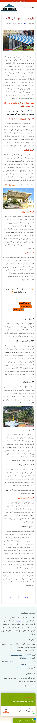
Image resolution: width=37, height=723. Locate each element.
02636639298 (25, 658)
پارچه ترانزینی (25, 306)
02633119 (27, 655)
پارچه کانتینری (24, 303)
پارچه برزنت (21, 621)
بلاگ (25, 23)
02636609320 (16, 655)
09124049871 (11, 661)
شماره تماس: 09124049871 (18, 1)
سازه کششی (17, 309)
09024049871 (22, 667)
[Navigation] (27, 7)
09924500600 (26, 664)
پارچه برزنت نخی (9, 185)
